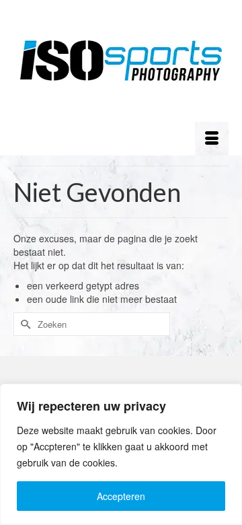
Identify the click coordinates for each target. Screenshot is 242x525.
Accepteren (121, 496)
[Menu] (212, 138)
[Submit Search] (23, 324)
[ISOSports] (121, 60)
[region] (121, 454)
